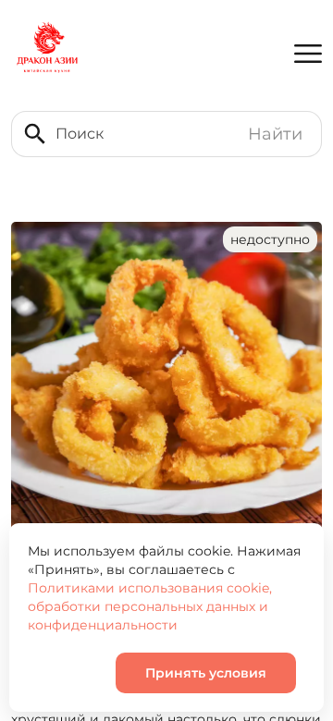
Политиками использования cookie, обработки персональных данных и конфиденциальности (150, 606)
